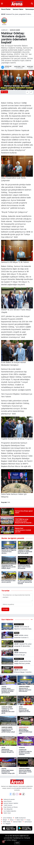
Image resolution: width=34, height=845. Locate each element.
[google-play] (25, 828)
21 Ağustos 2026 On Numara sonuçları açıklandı (25, 753)
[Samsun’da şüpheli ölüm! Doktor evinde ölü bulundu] (25, 560)
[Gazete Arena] (17, 3)
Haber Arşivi (7, 813)
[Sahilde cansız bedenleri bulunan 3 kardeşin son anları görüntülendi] (8, 680)
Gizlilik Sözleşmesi (20, 818)
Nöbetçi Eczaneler (9, 799)
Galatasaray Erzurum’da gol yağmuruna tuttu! (17, 14)
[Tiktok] (23, 794)
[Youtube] (20, 794)
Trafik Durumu (8, 805)
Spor (16, 650)
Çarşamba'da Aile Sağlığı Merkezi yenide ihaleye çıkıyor (8, 567)
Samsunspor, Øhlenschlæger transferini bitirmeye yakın (23, 671)
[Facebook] (10, 794)
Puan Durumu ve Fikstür (11, 807)
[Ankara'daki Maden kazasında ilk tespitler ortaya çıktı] (8, 762)
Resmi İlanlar (6, 9)
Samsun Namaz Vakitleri (11, 803)
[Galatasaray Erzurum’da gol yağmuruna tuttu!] (25, 700)
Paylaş (5, 92)
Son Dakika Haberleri (10, 811)
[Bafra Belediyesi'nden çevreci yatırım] (8, 575)
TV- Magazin (7, 823)
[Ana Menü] (2, 3)
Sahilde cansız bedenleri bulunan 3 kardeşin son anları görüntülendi (21, 637)
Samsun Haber (18, 9)
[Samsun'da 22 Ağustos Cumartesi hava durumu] (8, 545)
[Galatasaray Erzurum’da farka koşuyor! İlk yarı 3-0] (8, 741)
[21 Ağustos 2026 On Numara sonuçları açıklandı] (25, 741)
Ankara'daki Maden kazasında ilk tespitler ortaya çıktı (8, 772)
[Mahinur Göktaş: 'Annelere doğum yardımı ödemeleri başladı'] (17, 80)
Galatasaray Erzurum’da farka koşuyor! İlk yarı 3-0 (7, 751)
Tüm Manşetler (8, 809)
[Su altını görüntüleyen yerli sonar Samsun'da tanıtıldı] (25, 575)
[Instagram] (17, 794)
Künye (12, 820)
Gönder (5, 609)
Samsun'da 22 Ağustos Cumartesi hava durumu (8, 552)
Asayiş (17, 632)
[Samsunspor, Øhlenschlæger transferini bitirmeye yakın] (25, 720)
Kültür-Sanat (6, 821)
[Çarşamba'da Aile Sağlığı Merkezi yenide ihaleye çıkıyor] (8, 560)
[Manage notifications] (3, 841)
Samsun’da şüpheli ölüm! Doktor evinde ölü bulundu (24, 567)
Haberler (4, 30)
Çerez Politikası (7, 818)
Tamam (17, 842)
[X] (13, 794)
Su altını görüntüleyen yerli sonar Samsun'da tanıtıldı (25, 582)
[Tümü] (32, 619)
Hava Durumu (8, 801)
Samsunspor (18, 667)
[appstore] (9, 828)
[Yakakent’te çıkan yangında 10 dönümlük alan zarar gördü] (25, 545)
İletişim (5, 820)
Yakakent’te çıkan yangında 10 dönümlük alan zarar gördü (25, 552)
